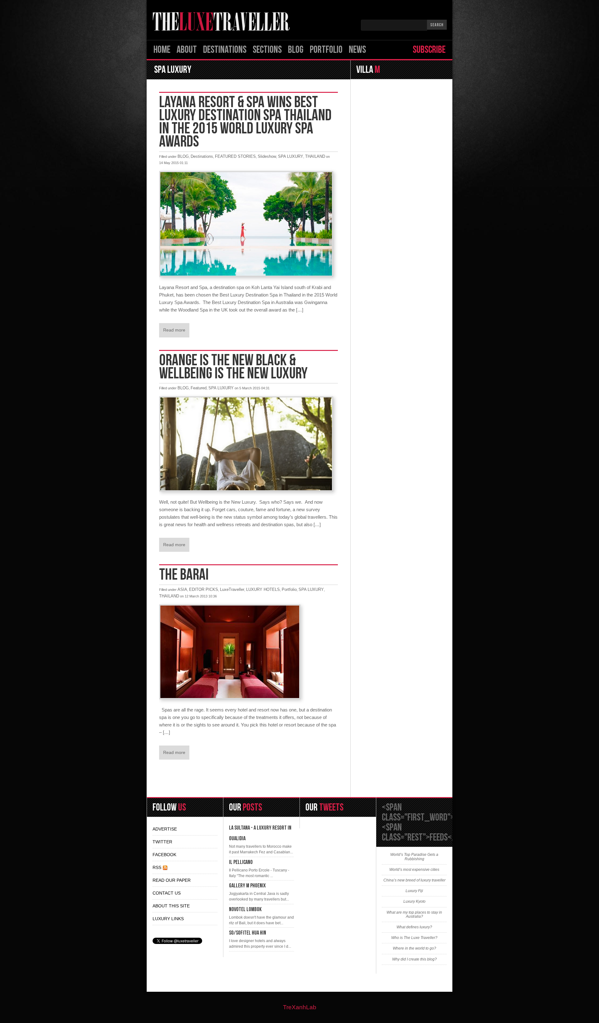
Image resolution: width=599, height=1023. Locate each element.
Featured (199, 388)
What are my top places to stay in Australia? (414, 915)
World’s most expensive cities (414, 870)
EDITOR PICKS (203, 589)
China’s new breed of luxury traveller (414, 880)
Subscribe (429, 50)
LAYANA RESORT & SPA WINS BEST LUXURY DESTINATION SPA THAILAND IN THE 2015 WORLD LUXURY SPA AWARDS (245, 122)
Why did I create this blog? (414, 959)
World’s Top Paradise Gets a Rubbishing (414, 857)
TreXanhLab (299, 1007)
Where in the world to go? (414, 948)
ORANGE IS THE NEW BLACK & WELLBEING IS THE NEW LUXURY (233, 367)
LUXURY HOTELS (263, 589)
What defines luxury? (414, 927)
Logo (223, 21)
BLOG (183, 156)
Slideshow (267, 156)
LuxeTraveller (232, 589)
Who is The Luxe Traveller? (414, 938)
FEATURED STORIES (235, 156)
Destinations (224, 50)
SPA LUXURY (290, 156)
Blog (296, 50)
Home (161, 50)
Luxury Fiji (414, 891)
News (357, 50)
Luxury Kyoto (414, 902)
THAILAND (315, 156)
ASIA (182, 589)
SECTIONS (267, 50)
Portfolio (326, 50)
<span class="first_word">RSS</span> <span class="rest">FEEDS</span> (437, 822)
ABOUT (187, 50)
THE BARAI (184, 575)
